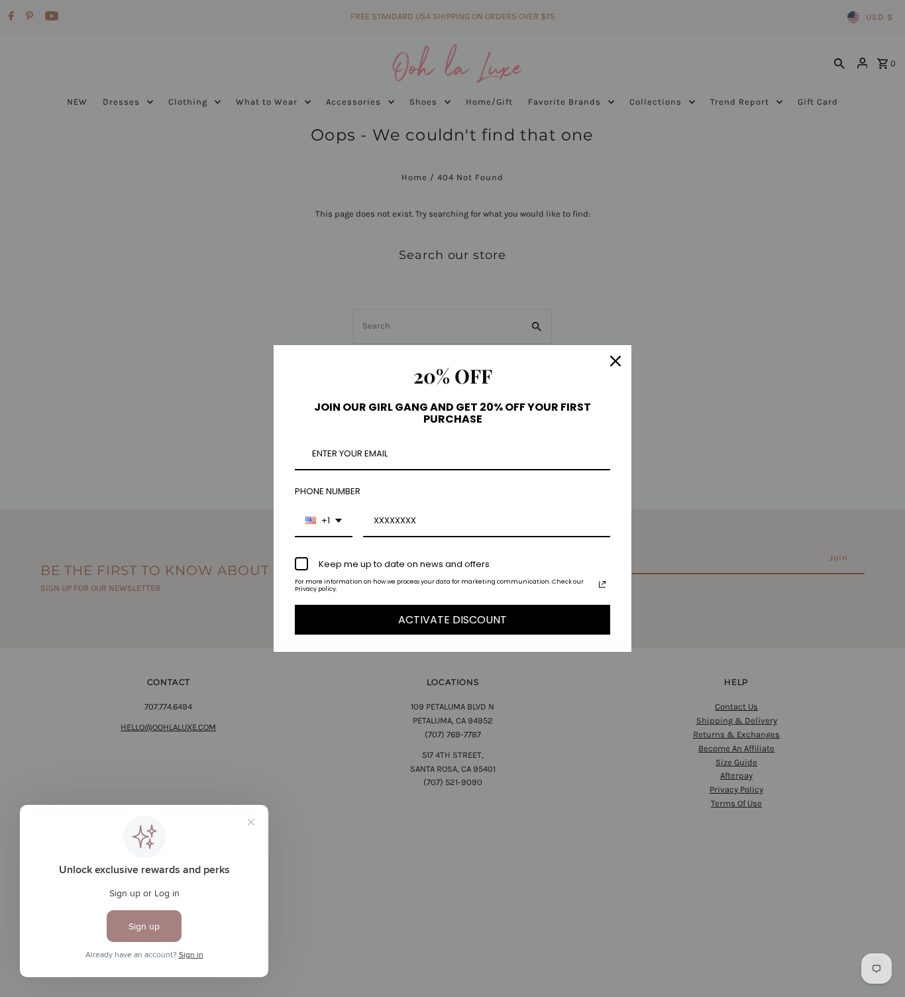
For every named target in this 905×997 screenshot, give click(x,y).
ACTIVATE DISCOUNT (452, 619)
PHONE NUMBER (327, 491)
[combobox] (323, 521)
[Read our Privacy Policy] (602, 584)
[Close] (615, 361)
